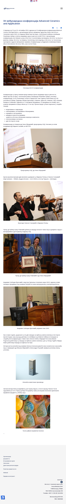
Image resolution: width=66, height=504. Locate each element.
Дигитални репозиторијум (10, 465)
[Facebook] (52, 27)
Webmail (5, 472)
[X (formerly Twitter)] (57, 27)
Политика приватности (9, 469)
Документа (6, 458)
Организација (7, 456)
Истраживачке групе (9, 461)
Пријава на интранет (9, 476)
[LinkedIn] (61, 27)
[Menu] (61, 8)
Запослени (6, 463)
